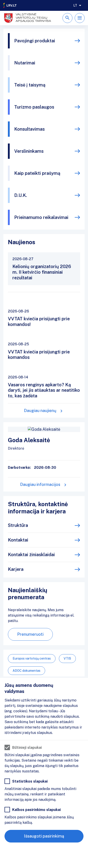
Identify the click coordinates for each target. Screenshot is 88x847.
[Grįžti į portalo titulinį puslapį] (10, 5)
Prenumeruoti (30, 634)
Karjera (15, 569)
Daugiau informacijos (40, 484)
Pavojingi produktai (34, 40)
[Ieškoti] (67, 18)
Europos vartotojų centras (32, 658)
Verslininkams (29, 151)
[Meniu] (80, 18)
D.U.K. (20, 195)
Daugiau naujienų (40, 410)
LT (75, 5)
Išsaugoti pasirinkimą (44, 836)
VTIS (67, 658)
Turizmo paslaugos (34, 107)
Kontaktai (18, 540)
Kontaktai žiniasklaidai (31, 554)
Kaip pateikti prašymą (37, 173)
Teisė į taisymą (29, 85)
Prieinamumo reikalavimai (41, 217)
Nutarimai (24, 63)
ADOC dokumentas (26, 670)
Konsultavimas (29, 129)
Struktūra (18, 525)
